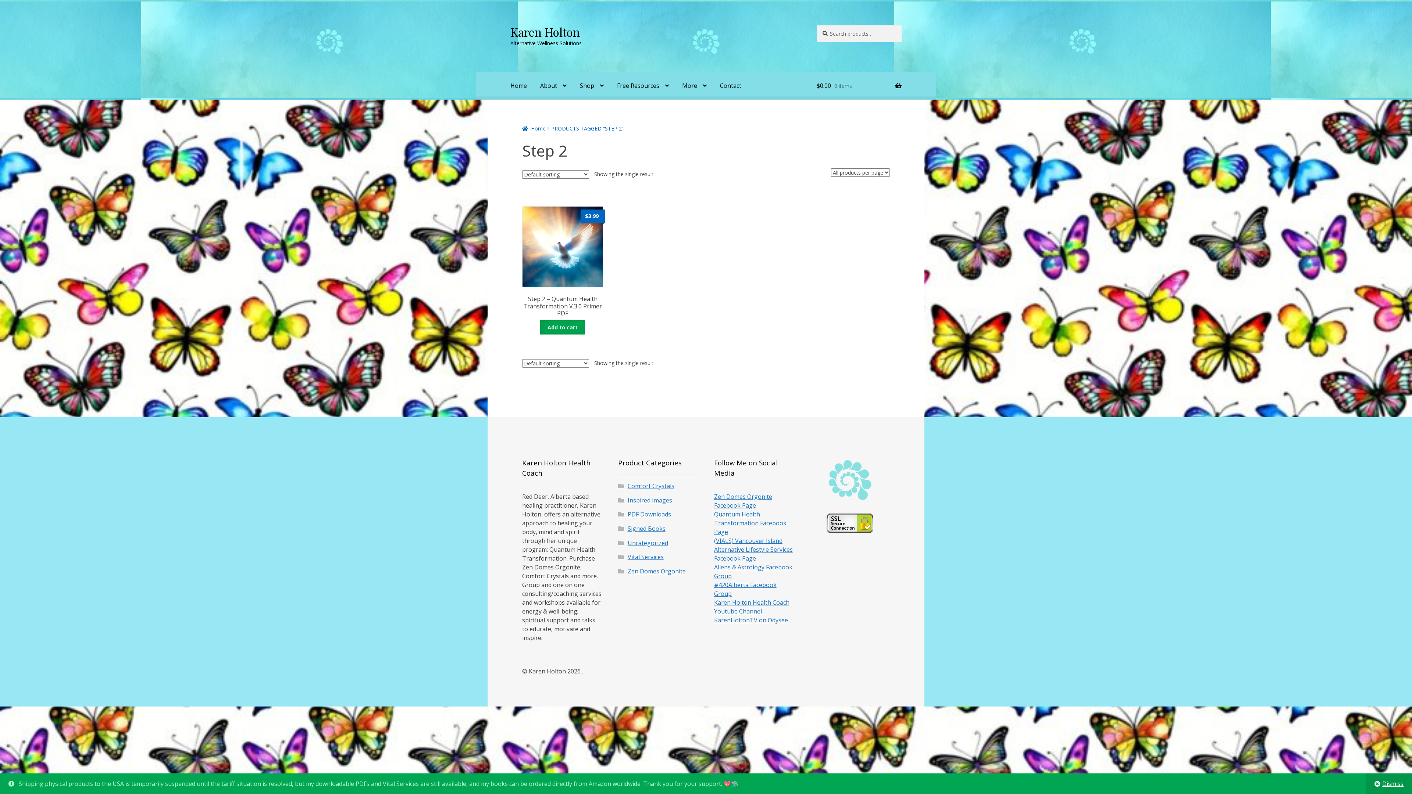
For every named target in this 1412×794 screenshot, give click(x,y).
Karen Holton (545, 32)
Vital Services (646, 557)
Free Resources (638, 86)
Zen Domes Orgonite (657, 571)
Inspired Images (650, 500)
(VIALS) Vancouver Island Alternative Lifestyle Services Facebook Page (753, 549)
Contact (730, 86)
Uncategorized (648, 543)
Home (518, 86)
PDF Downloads (649, 514)
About (548, 86)
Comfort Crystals (651, 486)
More (689, 86)
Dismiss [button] (1393, 784)
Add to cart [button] (563, 327)
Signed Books (647, 529)
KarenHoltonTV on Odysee (751, 620)
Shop (587, 86)
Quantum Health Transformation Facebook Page (750, 523)
